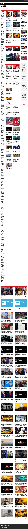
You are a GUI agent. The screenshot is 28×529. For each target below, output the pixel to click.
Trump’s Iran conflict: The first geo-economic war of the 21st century (6, 377)
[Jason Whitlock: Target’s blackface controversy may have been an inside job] (9, 14)
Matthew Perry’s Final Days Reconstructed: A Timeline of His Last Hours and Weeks (2, 114)
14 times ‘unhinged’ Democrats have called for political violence (8, 83)
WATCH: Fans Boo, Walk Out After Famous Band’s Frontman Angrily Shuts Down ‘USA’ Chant (24, 96)
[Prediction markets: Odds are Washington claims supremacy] (21, 326)
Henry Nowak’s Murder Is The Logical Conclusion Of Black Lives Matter (2, 163)
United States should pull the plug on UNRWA (6, 389)
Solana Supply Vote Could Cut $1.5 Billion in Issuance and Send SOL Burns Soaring (16, 40)
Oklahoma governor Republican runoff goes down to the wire (9, 94)
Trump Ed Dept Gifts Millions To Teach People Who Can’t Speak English (2, 207)
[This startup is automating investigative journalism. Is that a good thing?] (21, 478)
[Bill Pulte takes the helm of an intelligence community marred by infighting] (7, 291)
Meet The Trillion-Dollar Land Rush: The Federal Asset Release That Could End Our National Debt (24, 68)
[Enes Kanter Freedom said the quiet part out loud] (16, 147)
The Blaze (7, 17)
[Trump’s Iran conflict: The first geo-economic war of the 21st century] (7, 371)
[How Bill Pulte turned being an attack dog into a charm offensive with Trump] (7, 360)
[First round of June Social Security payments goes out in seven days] (21, 338)
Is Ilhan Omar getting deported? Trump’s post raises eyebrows (7, 459)
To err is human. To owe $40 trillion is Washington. (16, 71)
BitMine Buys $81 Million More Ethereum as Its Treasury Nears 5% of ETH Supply (7, 424)
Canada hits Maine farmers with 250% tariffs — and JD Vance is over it (16, 77)
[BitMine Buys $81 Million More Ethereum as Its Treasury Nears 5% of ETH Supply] (7, 418)
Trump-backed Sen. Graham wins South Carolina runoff (9, 169)
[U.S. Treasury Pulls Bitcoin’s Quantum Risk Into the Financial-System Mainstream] (16, 155)
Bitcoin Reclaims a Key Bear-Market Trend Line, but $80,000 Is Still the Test (7, 484)
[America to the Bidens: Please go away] (7, 349)
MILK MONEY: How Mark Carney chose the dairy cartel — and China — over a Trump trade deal (16, 113)
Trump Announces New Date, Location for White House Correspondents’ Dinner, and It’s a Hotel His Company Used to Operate (2, 142)
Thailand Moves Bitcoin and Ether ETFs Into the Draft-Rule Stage (9, 160)
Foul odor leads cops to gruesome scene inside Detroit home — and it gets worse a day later (2, 25)
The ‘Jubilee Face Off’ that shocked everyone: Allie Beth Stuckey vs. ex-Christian (2, 33)
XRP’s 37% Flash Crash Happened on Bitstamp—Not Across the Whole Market (20, 413)
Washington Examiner (3, 295)
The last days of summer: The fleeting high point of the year (7, 448)
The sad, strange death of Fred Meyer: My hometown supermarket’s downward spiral (9, 78)
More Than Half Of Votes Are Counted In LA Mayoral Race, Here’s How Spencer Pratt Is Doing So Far (24, 86)
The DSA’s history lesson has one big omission (8, 108)
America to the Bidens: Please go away (7, 354)
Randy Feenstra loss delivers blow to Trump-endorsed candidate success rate (2, 99)
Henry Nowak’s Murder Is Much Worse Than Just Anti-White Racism (2, 170)
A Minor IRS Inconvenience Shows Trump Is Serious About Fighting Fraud (2, 150)
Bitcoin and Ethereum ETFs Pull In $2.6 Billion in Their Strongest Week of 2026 (21, 518)
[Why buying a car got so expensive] (7, 338)
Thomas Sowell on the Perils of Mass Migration (6, 495)
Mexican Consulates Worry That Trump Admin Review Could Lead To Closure (2, 279)
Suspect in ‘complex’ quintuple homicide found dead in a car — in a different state (7, 412)
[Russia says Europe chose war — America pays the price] (21, 315)
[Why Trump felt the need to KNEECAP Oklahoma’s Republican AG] (16, 14)
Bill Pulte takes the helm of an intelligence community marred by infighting (2, 251)
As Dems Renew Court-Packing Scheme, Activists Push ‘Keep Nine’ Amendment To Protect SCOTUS (2, 185)
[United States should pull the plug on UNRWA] (7, 383)
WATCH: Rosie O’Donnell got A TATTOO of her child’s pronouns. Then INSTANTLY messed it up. (7, 436)
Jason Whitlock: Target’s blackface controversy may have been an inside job (9, 19)
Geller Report (15, 106)
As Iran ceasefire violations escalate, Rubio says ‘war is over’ (2, 157)
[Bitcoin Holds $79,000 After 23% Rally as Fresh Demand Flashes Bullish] (9, 98)
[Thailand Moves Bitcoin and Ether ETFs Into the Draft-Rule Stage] (9, 155)
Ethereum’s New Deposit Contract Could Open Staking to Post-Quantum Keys (16, 30)
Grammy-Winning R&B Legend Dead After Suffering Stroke (24, 77)
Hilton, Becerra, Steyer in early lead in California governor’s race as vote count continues (21, 377)
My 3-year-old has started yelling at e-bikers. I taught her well (21, 366)
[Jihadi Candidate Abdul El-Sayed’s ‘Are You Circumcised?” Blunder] (9, 129)
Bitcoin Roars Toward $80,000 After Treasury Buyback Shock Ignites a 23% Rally (21, 507)
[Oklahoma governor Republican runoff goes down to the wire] (9, 89)
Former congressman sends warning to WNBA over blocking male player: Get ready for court (24, 52)
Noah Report (16, 458)
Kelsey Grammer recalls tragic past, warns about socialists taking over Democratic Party (2, 57)
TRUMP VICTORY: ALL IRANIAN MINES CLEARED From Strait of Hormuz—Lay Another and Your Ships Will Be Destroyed (2, 75)
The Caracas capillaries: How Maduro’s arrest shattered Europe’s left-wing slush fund (7, 332)
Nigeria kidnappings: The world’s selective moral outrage (20, 389)
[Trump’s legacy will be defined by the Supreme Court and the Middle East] (21, 349)
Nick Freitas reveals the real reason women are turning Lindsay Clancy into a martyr (21, 495)
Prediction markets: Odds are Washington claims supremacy (19, 332)
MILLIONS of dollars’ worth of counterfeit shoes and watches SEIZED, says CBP (16, 133)
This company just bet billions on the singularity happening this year (9, 30)
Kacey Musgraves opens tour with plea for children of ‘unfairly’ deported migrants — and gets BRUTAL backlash (2, 41)
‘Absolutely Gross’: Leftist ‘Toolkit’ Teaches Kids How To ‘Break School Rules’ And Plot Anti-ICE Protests (2, 216)
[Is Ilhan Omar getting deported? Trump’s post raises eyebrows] (7, 454)
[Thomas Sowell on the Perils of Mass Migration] (7, 489)
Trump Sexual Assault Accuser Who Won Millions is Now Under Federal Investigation (2, 232)
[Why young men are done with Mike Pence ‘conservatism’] (16, 138)
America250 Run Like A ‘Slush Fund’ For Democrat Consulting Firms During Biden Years (2, 194)
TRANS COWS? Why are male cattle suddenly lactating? (9, 151)
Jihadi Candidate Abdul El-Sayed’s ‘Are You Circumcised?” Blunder (9, 133)
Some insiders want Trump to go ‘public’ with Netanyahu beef (7, 400)
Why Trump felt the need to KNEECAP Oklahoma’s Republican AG (16, 19)
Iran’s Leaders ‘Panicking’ (15, 107)
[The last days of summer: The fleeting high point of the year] (7, 442)
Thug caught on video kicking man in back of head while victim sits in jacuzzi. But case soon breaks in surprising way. (21, 424)
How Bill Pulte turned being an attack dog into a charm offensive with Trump (7, 366)
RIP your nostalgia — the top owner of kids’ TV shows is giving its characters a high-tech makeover (9, 72)
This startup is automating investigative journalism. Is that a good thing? (21, 484)
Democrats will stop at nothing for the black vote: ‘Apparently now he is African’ (24, 17)
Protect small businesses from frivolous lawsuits (2, 127)
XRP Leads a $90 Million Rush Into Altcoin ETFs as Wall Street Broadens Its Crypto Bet (7, 519)
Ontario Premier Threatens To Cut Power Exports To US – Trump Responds (24, 43)
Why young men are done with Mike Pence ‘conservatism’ (16, 142)
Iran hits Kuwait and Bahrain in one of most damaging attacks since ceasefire (2, 106)
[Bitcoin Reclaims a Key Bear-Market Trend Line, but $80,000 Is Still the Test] (7, 478)
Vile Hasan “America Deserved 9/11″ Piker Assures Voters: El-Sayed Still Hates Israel (9, 113)
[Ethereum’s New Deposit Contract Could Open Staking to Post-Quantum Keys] (16, 24)
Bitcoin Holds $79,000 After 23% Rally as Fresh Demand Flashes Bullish (9, 103)
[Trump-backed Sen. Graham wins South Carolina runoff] (9, 165)
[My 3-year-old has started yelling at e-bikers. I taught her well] (21, 360)
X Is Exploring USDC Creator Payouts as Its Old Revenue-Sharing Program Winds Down (7, 507)
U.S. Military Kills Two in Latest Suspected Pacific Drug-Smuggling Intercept (2, 92)
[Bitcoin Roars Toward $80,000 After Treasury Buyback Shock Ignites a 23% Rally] (21, 501)
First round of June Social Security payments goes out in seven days (20, 344)
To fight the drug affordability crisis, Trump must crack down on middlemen (7, 321)
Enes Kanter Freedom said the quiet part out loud (16, 151)
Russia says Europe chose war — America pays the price (20, 321)
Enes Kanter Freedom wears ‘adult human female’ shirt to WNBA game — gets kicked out (2, 65)
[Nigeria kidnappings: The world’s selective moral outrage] (21, 383)
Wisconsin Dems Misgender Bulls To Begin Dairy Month (2, 201)
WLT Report (24, 64)
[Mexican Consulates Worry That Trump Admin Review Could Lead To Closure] (21, 303)
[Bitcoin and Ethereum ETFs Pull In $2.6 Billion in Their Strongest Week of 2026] (21, 513)
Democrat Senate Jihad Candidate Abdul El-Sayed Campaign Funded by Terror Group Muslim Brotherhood (20, 448)
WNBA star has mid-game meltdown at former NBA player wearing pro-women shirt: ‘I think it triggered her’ (21, 436)
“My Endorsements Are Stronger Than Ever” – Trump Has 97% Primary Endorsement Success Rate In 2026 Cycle (21, 460)
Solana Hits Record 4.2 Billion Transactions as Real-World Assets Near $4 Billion (2, 49)
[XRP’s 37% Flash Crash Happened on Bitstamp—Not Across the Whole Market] (21, 407)
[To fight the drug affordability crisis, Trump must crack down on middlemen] (7, 315)
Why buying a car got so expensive (6, 343)
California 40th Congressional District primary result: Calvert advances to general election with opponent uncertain (21, 400)
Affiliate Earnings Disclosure (5, 525)
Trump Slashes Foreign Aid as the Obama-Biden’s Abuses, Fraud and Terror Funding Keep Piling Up (6, 472)
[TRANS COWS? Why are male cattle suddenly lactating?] (9, 147)
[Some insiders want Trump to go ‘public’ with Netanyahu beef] (7, 394)
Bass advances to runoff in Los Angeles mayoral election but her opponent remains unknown (2, 259)
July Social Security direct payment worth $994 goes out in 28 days (2, 85)
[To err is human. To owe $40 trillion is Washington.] (16, 67)
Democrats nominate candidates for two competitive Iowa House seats (2, 224)
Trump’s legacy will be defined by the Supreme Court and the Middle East (20, 355)
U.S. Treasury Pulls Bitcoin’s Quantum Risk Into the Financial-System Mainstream (16, 160)
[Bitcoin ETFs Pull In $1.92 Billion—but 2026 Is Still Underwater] (21, 466)
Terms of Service (3, 524)
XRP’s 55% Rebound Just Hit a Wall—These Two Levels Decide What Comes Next (2, 16)
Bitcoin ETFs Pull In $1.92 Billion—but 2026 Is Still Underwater (20, 472)
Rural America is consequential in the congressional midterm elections (2, 121)
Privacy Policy (8, 524)
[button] (25, 4)
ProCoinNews (15, 81)
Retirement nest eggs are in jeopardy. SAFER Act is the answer (2, 245)
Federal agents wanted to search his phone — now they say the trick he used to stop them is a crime (24, 35)
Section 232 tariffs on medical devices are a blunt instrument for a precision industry (2, 133)
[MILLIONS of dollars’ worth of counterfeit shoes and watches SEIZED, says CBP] (16, 129)
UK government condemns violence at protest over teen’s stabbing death (2, 176)
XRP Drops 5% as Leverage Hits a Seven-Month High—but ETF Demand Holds (16, 83)
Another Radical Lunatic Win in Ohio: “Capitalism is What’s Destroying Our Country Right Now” (9, 142)
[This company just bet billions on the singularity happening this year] (9, 24)
